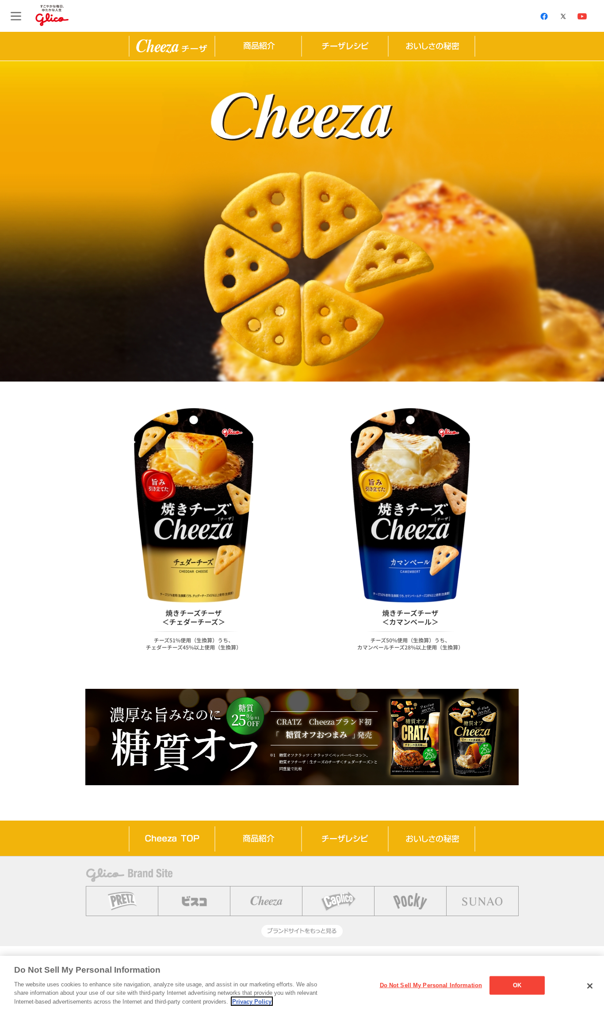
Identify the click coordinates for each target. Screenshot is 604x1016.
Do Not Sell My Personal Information (431, 985)
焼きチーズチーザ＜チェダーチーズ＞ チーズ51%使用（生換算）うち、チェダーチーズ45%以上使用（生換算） (193, 532)
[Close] (590, 986)
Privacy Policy (251, 1001)
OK (517, 985)
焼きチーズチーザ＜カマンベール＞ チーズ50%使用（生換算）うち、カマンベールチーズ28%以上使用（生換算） (410, 535)
